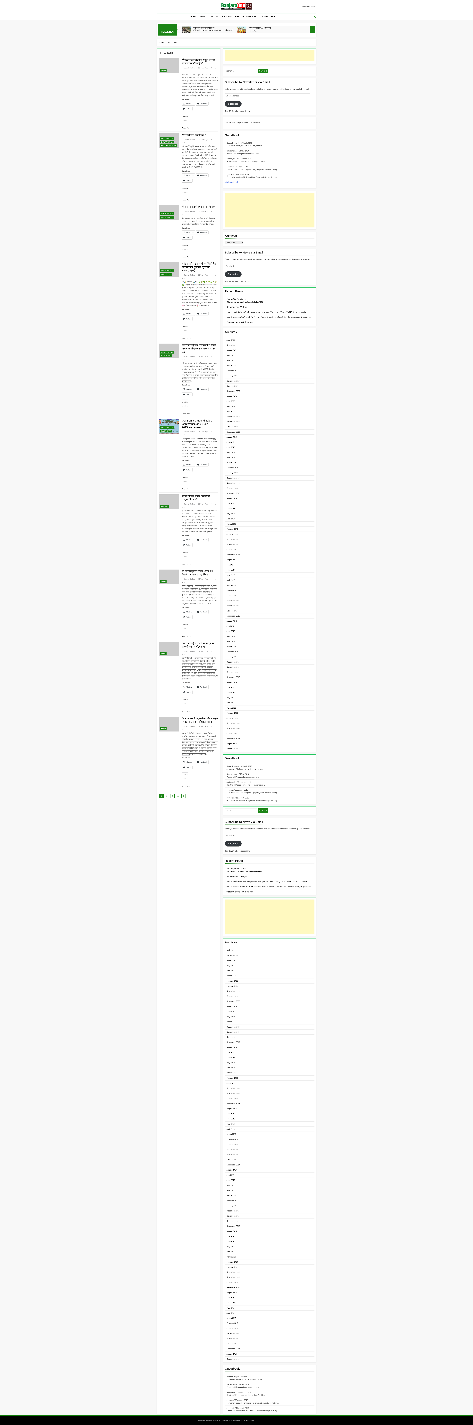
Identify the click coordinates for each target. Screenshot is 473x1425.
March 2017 (231, 585)
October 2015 (232, 672)
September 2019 (233, 432)
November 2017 (233, 544)
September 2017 (233, 554)
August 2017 (232, 560)
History (164, 506)
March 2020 (231, 411)
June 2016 (231, 631)
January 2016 (232, 657)
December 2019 (233, 417)
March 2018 (231, 524)
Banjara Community (245, 17)
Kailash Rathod (189, 68)
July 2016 (230, 626)
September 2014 (233, 738)
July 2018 (230, 503)
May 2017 (231, 575)
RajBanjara (166, 274)
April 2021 (231, 360)
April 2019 (231, 457)
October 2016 (232, 611)
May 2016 (231, 636)
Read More (186, 128)
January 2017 (232, 595)
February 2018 (232, 529)
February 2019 (232, 468)
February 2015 (232, 713)
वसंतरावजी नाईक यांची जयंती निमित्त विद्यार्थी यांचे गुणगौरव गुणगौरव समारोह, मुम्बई (199, 267)
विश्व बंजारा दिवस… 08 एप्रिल (260, 28)
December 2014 (233, 723)
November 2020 (233, 381)
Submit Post (268, 17)
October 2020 (232, 386)
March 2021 (231, 365)
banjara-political (168, 145)
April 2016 (231, 641)
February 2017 (232, 590)
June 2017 (231, 570)
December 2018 (233, 478)
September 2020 (233, 391)
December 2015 (233, 662)
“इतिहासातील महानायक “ (194, 135)
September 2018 (233, 493)
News (202, 17)
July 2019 (230, 442)
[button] (236, 6)
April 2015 (231, 703)
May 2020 (231, 406)
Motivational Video (221, 17)
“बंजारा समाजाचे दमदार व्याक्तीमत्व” (198, 206)
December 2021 (233, 345)
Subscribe (233, 104)
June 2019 (231, 447)
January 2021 (232, 376)
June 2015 (231, 692)
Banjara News (167, 139)
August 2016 (232, 621)
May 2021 (231, 355)
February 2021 (232, 371)
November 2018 (233, 483)
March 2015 (231, 708)
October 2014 (232, 733)
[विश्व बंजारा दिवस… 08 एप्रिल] (241, 31)
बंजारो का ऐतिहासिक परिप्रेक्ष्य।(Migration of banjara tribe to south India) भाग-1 (213, 29)
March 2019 (231, 462)
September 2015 (233, 677)
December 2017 (233, 539)
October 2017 (232, 549)
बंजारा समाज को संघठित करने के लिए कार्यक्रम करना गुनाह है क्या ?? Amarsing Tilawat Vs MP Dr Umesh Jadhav (267, 312)
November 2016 (233, 606)
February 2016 (232, 652)
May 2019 (231, 452)
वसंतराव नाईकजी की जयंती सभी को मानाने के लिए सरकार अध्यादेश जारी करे (199, 348)
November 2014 (233, 728)
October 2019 (232, 427)
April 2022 (231, 340)
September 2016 (233, 616)
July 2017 (230, 565)
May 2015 (231, 698)
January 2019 (232, 473)
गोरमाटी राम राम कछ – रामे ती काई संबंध (240, 322)
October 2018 (232, 488)
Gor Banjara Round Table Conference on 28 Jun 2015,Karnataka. (197, 424)
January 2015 (232, 718)
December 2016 (233, 601)
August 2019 (232, 437)
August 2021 (232, 350)
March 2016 (231, 647)
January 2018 (232, 534)
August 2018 (232, 498)
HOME (193, 17)
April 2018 (231, 519)
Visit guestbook (231, 182)
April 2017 (231, 580)
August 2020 (232, 396)
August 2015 (232, 682)
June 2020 (231, 401)
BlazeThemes (249, 1420)
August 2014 (232, 744)
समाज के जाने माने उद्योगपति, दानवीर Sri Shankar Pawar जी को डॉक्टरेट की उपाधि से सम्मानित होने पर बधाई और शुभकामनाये (269, 317)
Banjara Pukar (167, 142)
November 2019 (233, 422)
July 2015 (230, 687)
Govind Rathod (189, 275)
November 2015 (233, 667)
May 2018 (231, 514)
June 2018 (231, 508)
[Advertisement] (269, 55)
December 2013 (233, 749)
